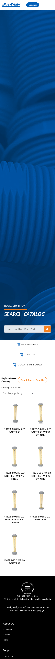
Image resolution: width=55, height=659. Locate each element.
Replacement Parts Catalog (29, 365)
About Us (8, 623)
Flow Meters (29, 354)
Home (7, 305)
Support (8, 650)
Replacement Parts (29, 344)
